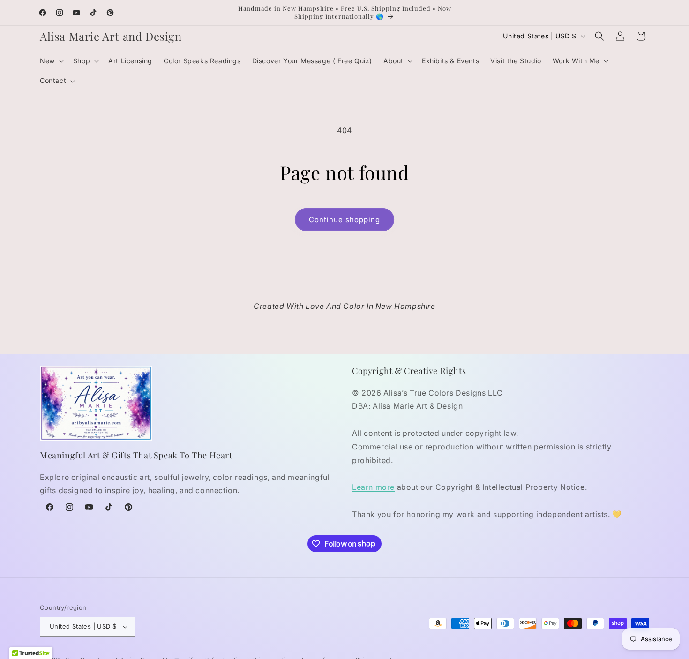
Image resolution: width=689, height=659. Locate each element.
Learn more (373, 487)
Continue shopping (344, 219)
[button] (50, 61)
